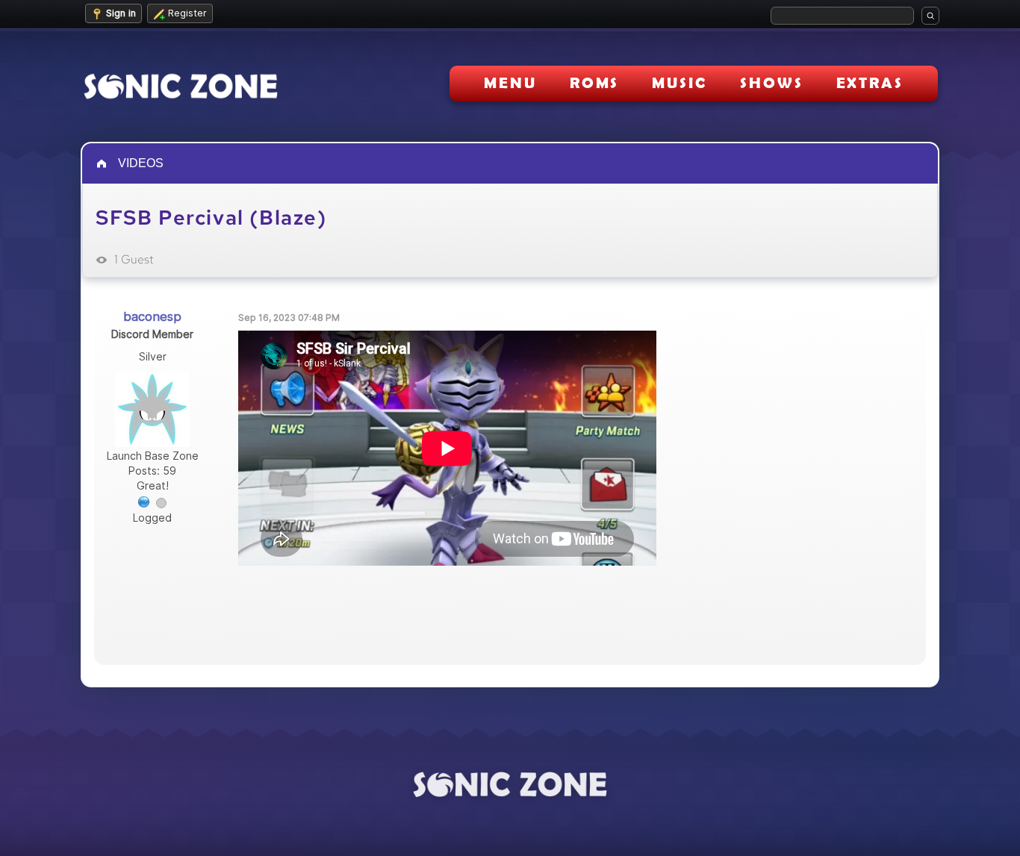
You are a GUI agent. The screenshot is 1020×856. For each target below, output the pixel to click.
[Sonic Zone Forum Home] (510, 784)
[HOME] (103, 163)
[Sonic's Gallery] (144, 500)
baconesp (152, 316)
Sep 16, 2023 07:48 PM (289, 317)
